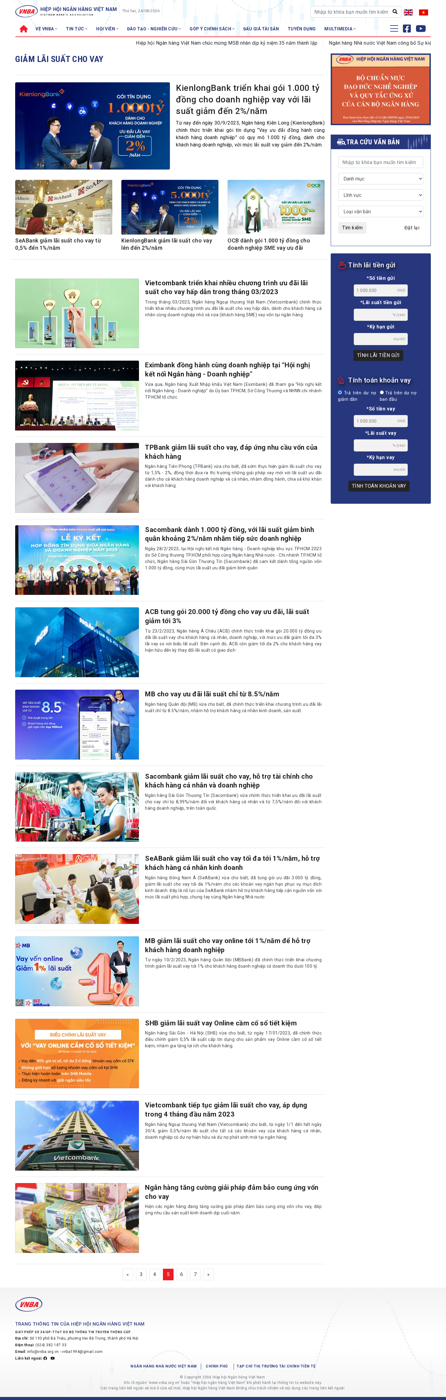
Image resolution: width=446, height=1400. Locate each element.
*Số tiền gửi (381, 278)
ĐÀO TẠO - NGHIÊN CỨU (153, 28)
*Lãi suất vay (381, 433)
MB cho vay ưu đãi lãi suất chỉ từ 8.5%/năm (212, 694)
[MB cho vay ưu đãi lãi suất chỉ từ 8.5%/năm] (77, 725)
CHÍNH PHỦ (217, 1366)
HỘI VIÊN (106, 28)
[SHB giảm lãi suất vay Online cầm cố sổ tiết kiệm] (77, 1054)
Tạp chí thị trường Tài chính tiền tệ (276, 1366)
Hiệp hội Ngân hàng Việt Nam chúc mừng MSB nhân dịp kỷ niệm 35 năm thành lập (192, 43)
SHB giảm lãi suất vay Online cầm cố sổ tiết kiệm (221, 1023)
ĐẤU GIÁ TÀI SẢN (261, 28)
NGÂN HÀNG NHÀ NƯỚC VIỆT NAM (163, 1366)
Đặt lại (412, 228)
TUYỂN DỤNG (302, 28)
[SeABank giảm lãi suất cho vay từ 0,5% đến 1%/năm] (63, 210)
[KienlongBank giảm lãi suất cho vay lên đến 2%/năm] (169, 210)
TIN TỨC (75, 28)
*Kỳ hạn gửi (380, 327)
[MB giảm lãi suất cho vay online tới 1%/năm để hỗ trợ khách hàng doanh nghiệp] (77, 971)
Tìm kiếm (352, 228)
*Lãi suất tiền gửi (380, 302)
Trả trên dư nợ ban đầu (398, 396)
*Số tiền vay (381, 409)
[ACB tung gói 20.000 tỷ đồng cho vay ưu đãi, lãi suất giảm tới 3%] (77, 642)
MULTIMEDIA (338, 28)
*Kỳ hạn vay (381, 457)
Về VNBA (45, 28)
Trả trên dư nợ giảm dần (357, 396)
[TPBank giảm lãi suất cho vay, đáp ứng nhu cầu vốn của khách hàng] (77, 478)
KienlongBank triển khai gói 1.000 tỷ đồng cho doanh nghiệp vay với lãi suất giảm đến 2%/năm (247, 99)
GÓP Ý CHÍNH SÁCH (211, 28)
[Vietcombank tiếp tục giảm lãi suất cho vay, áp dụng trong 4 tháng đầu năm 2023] (77, 1136)
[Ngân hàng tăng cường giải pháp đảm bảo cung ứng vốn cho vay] (77, 1218)
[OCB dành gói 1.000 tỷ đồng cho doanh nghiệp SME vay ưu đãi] (276, 210)
